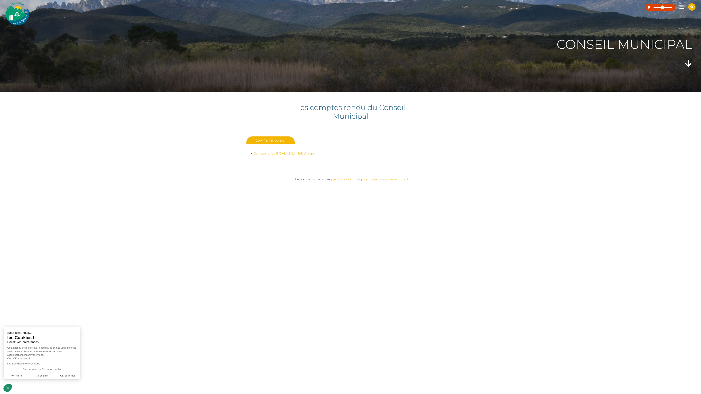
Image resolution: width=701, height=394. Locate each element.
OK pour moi (67, 375)
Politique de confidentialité (385, 179)
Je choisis (42, 375)
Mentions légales (347, 179)
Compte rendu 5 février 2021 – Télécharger (284, 153)
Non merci (16, 375)
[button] (7, 387)
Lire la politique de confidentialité (23, 363)
